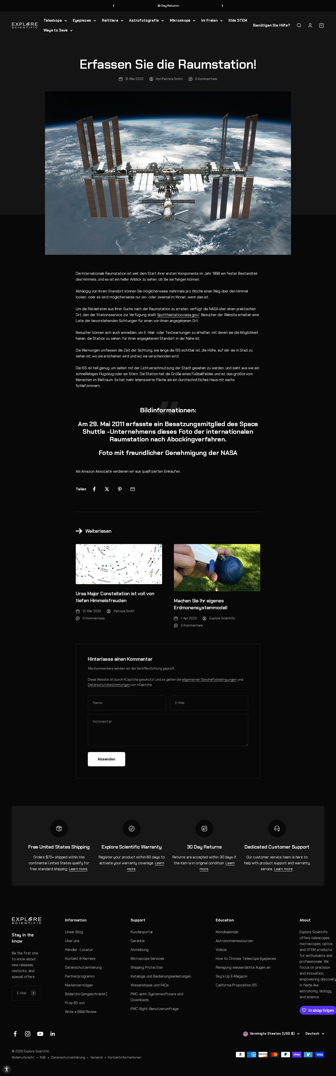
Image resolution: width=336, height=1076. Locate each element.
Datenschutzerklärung (83, 967)
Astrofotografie (144, 20)
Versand (96, 1057)
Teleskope (53, 20)
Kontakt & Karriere (80, 958)
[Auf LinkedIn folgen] (52, 1033)
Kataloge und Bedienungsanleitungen (161, 976)
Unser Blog (74, 932)
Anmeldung (140, 949)
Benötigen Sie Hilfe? (271, 25)
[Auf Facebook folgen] (15, 1033)
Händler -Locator (79, 949)
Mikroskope (180, 20)
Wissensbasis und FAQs (150, 985)
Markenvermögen (79, 985)
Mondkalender (227, 932)
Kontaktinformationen (124, 1057)
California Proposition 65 (236, 985)
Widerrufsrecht (23, 1057)
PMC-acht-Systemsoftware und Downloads (157, 997)
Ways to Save (56, 30)
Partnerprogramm (79, 976)
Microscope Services (147, 958)
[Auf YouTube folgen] (40, 1033)
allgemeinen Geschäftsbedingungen (209, 679)
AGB (43, 1057)
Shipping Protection (147, 967)
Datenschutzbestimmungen (109, 685)
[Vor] (222, 5)
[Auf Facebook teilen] (94, 489)
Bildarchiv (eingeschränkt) (86, 994)
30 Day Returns (168, 5)
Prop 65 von (75, 1002)
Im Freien (209, 20)
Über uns (72, 940)
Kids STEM (238, 20)
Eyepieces (82, 20)
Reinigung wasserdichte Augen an (243, 967)
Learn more (78, 869)
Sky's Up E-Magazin (231, 976)
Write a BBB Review (81, 1011)
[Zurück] (113, 5)
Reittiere (110, 20)
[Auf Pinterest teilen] (120, 489)
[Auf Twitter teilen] (107, 489)
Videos (221, 949)
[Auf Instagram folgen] (27, 1033)
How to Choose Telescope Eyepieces (246, 958)
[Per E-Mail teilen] (132, 489)
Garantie (138, 940)
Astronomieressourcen (234, 940)
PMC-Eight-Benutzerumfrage (154, 1008)
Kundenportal (142, 932)
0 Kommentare (206, 79)
